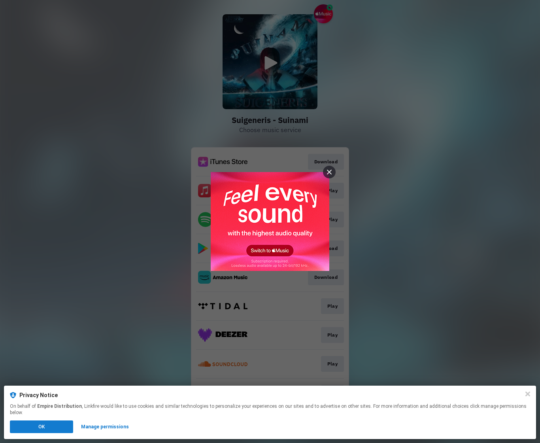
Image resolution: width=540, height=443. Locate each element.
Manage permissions (105, 427)
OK (41, 427)
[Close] (527, 394)
